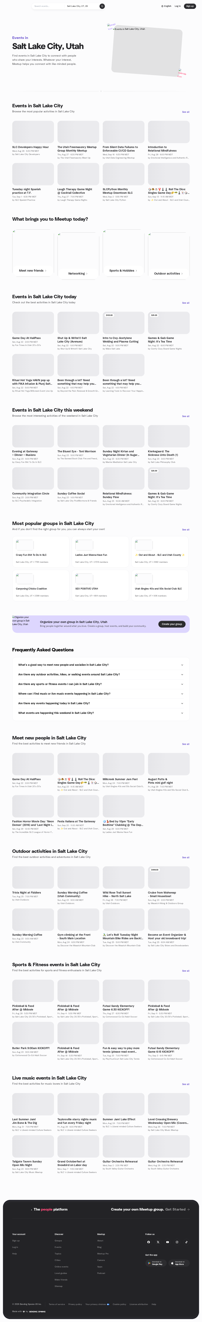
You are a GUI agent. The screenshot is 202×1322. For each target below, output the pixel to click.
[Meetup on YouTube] (167, 1242)
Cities (57, 1260)
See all (185, 112)
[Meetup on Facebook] (148, 1242)
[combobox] (82, 6)
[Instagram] (177, 1242)
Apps (99, 1267)
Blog (99, 1247)
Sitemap (59, 1286)
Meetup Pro (103, 1254)
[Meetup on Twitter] (158, 1242)
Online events (61, 1267)
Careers (101, 1260)
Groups (58, 1241)
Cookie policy (119, 1304)
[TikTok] (186, 1242)
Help (14, 1254)
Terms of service (57, 1304)
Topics (58, 1254)
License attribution (139, 1304)
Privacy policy (75, 1304)
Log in (15, 1247)
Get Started (175, 1209)
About (100, 1241)
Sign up (16, 1241)
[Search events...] (102, 6)
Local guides (61, 1273)
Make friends (61, 1280)
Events (58, 1247)
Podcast (101, 1273)
